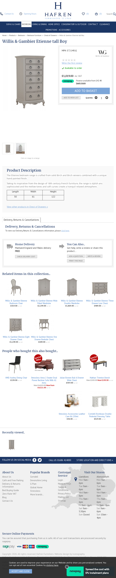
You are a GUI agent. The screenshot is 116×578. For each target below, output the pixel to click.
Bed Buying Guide (10, 490)
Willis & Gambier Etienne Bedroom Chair (16, 302)
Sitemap (62, 500)
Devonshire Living (38, 480)
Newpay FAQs (64, 483)
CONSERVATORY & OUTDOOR (73, 24)
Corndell (34, 476)
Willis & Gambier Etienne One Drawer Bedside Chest (44, 338)
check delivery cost (26, 256)
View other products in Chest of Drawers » (27, 206)
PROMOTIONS (51, 30)
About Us (6, 476)
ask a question (76, 256)
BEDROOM (26, 24)
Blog (4, 497)
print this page (76, 261)
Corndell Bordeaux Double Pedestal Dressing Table (99, 415)
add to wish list (71, 97)
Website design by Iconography (69, 554)
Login (60, 480)
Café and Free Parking (12, 480)
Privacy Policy (64, 493)
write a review (94, 256)
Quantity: (89, 98)
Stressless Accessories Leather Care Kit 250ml (72, 415)
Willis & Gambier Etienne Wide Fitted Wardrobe (44, 302)
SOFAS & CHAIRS (13, 24)
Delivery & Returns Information (11, 485)
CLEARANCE (105, 24)
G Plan (33, 483)
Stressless (35, 490)
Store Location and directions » (95, 460)
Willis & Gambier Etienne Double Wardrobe (72, 302)
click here (65, 230)
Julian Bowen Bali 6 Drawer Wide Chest (72, 379)
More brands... (37, 494)
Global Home (36, 487)
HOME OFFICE (54, 24)
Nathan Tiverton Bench (100, 377)
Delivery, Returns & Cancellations (21, 219)
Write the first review (72, 63)
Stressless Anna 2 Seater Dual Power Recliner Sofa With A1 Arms (44, 380)
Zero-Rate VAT (9, 493)
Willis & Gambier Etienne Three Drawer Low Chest (100, 302)
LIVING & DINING (39, 24)
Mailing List (63, 497)
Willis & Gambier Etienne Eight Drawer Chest (16, 338)
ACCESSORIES (65, 30)
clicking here (52, 565)
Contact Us (7, 500)
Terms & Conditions (63, 488)
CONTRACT (93, 24)
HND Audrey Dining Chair (16, 377)
